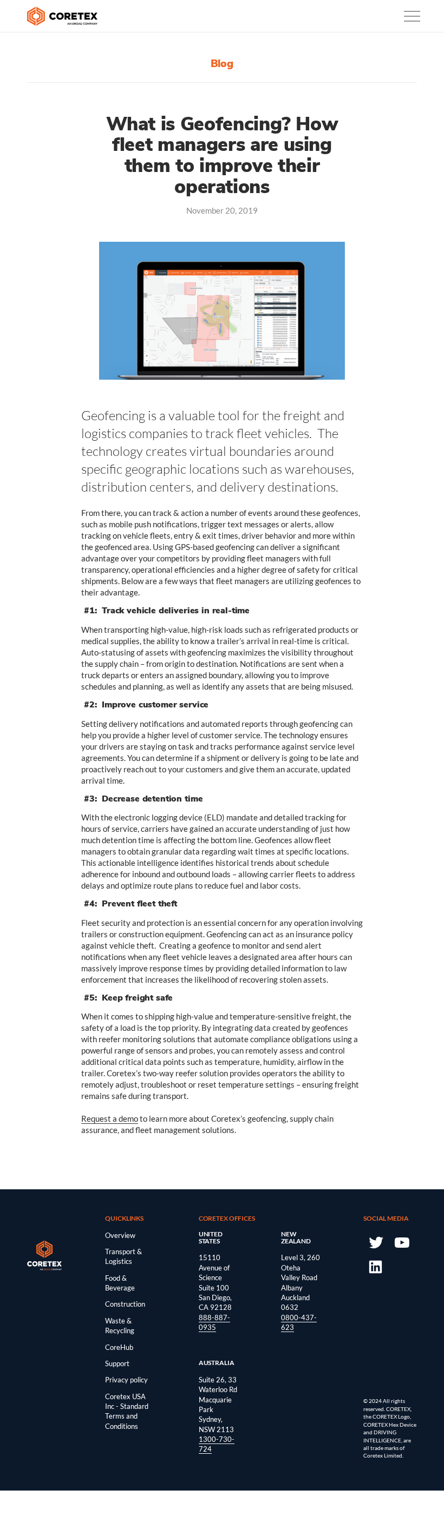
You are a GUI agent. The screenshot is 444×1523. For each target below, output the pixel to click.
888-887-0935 (214, 1322)
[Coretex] (62, 16)
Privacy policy (126, 1379)
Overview (120, 1235)
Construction (125, 1304)
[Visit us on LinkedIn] (375, 1265)
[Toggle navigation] (412, 16)
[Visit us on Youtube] (401, 1241)
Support (117, 1363)
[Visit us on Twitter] (375, 1241)
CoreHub (119, 1347)
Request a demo (109, 1118)
